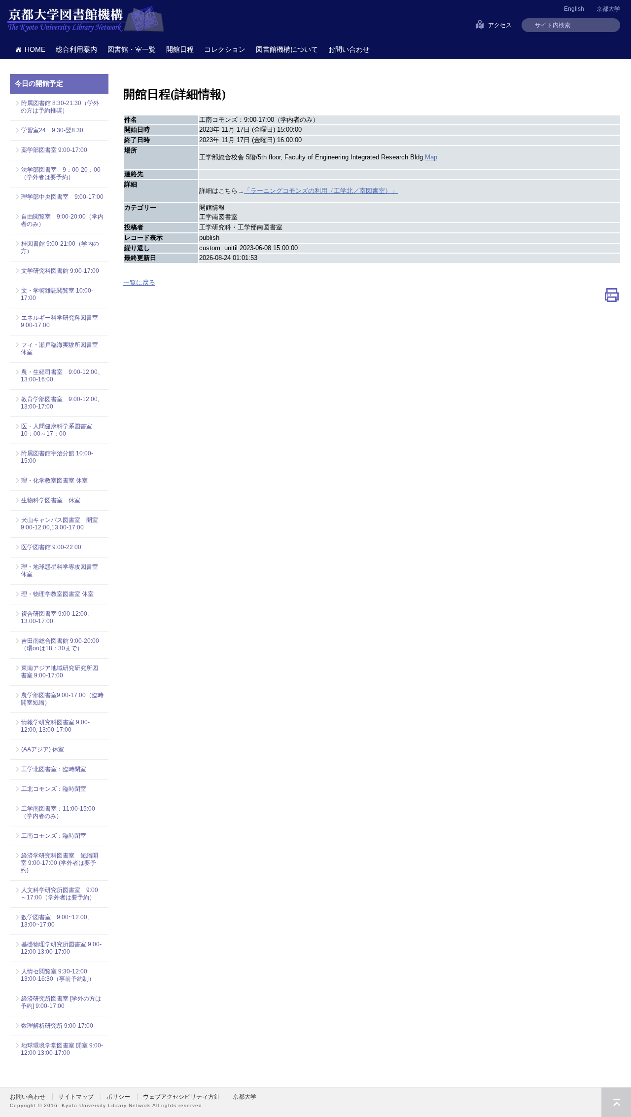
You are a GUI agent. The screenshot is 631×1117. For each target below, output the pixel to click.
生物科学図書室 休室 (50, 500)
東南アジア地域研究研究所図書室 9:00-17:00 (59, 672)
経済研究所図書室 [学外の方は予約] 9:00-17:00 (61, 1002)
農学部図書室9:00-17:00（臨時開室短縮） (62, 699)
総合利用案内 (76, 49)
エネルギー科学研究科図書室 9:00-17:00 (59, 321)
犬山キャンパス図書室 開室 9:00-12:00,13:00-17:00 (62, 524)
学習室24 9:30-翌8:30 (52, 130)
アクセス (500, 25)
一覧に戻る (139, 282)
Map (431, 157)
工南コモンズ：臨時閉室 (53, 835)
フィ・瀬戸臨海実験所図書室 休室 (62, 348)
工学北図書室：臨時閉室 (53, 769)
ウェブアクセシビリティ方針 (181, 1096)
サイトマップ (76, 1096)
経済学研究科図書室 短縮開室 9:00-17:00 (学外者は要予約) (59, 863)
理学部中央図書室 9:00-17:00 (62, 196)
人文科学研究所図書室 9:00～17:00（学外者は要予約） (59, 894)
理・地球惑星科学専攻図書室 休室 (59, 570)
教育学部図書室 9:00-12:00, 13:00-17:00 (60, 403)
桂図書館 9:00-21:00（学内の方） (60, 247)
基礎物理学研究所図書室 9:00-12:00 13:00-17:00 (61, 948)
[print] (611, 297)
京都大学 (608, 8)
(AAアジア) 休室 (42, 749)
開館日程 (180, 49)
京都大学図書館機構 (85, 19)
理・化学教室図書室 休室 (54, 480)
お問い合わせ (349, 49)
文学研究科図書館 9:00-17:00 (60, 270)
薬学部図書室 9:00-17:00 (54, 150)
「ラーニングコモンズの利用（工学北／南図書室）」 (321, 190)
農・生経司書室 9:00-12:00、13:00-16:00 (62, 376)
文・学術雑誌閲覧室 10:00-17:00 (57, 294)
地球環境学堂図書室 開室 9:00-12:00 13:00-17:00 (62, 1049)
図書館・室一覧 (131, 49)
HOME (35, 49)
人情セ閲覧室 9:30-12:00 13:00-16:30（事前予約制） (58, 975)
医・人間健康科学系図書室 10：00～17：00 (59, 430)
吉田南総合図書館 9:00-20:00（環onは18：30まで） (60, 644)
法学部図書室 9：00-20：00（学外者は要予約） (61, 173)
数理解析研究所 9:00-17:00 (57, 1025)
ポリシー (118, 1096)
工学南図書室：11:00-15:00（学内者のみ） (58, 812)
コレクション (224, 49)
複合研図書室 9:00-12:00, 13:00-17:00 (55, 617)
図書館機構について (287, 49)
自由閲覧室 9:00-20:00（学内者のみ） (62, 220)
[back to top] (616, 1102)
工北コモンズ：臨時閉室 (53, 788)
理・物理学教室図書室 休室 (57, 594)
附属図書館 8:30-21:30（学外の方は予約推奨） (60, 107)
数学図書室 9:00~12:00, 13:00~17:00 (55, 921)
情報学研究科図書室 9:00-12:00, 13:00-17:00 (55, 726)
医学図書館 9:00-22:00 (51, 547)
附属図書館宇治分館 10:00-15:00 (57, 457)
